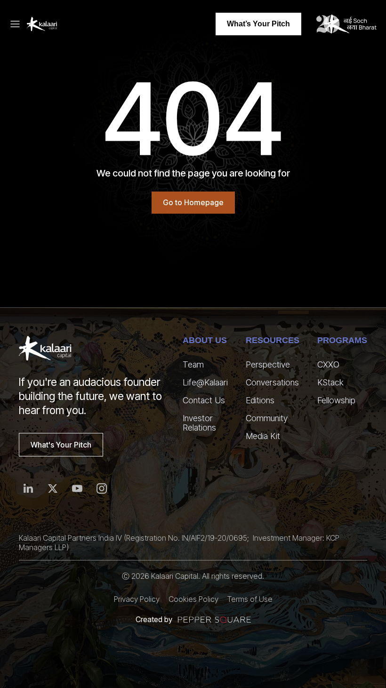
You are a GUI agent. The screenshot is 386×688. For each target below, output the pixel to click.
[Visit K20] (346, 24)
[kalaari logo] (45, 348)
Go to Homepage (193, 202)
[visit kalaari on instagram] (101, 488)
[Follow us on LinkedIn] (28, 488)
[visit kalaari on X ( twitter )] (52, 488)
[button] (17, 24)
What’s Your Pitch (258, 24)
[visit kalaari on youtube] (77, 488)
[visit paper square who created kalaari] (214, 619)
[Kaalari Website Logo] (41, 24)
